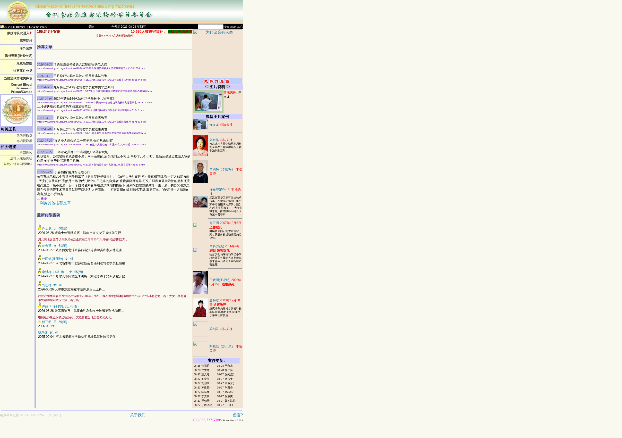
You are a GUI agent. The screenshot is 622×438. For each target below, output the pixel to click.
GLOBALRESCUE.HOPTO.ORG (25, 27)
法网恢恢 (26, 153)
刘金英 (221, 140)
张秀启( (229, 374)
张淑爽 (229, 396)
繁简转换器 (24, 135)
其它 (240, 27)
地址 (233, 27)
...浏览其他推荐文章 (54, 203)
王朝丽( (205, 400)
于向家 (229, 365)
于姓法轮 (206, 405)
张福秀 (205, 365)
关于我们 (138, 415)
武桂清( (229, 391)
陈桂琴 (205, 391)
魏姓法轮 (230, 400)
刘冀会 (229, 387)
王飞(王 (229, 405)
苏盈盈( (205, 387)
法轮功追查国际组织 (18, 164)
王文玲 (205, 374)
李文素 (205, 396)
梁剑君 (221, 329)
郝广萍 (229, 370)
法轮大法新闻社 (21, 158)
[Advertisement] (104, 432)
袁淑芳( (229, 383)
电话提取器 (24, 141)
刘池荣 (205, 383)
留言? (238, 415)
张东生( (229, 378)
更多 (44, 198)
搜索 (226, 27)
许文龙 (221, 124)
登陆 (91, 26)
